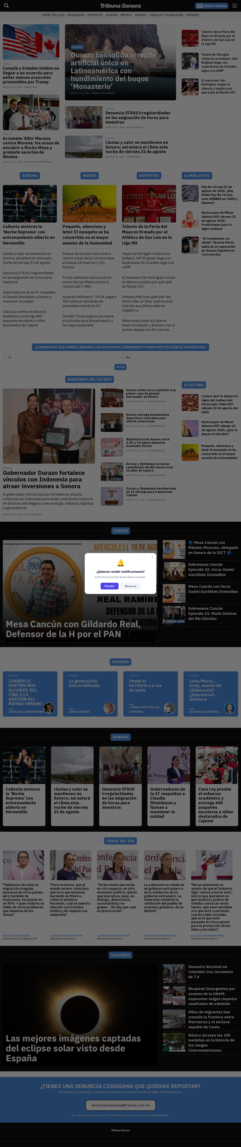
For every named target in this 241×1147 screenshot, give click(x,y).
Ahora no (131, 586)
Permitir (109, 586)
